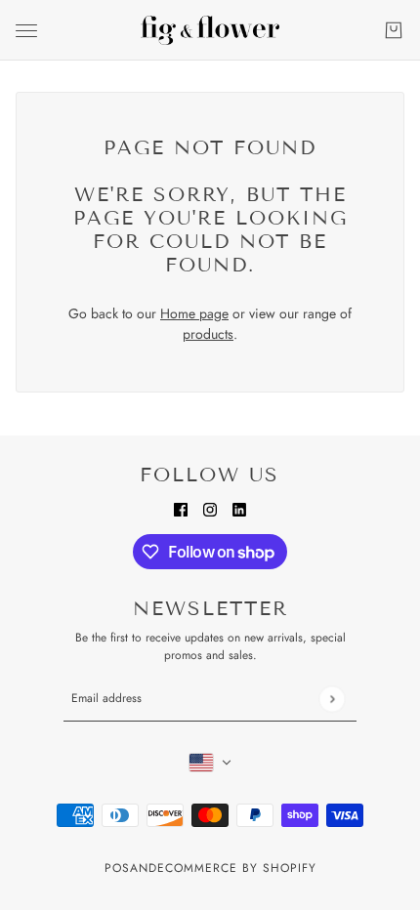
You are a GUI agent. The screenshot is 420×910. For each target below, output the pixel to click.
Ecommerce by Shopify (236, 868)
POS (117, 868)
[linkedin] (239, 508)
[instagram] (210, 508)
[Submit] (331, 698)
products (208, 334)
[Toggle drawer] (26, 30)
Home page (194, 313)
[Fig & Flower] (210, 30)
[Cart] (393, 30)
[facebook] (180, 508)
